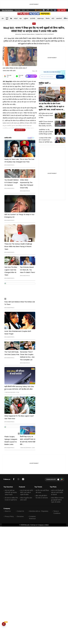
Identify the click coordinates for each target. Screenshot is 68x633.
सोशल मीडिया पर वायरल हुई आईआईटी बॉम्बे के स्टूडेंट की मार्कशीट (57, 500)
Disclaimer (20, 516)
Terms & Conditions (56, 512)
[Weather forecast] (47, 10)
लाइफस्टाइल (40, 18)
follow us (9, 76)
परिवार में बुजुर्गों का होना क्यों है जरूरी (26, 499)
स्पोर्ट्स (15, 18)
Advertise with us (34, 511)
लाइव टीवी (63, 10)
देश (11, 18)
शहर (20, 18)
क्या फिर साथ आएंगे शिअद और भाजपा (42, 491)
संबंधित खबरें (43, 83)
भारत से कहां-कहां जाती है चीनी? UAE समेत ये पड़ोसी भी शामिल (26, 492)
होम (3, 18)
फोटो (53, 18)
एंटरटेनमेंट (32, 18)
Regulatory (44, 511)
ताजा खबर (7, 18)
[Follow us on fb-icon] (13, 479)
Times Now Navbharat (7, 10)
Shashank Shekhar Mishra (28, 34)
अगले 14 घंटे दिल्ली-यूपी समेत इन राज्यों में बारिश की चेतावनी (57, 492)
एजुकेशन (26, 18)
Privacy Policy (9, 516)
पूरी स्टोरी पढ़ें (19, 130)
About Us (8, 511)
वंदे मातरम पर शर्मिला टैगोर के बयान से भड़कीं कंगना (11, 499)
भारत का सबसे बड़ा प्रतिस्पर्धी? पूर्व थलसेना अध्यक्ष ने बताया (11, 492)
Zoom (23, 10)
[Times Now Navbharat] (34, 13)
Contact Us (20, 511)
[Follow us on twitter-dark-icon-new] (18, 479)
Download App (51, 479)
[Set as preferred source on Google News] (31, 76)
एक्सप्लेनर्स (59, 18)
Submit (61, 76)
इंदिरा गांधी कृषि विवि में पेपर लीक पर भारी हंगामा (42, 497)
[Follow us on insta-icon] (23, 479)
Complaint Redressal (32, 517)
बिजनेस (48, 18)
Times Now (17, 10)
